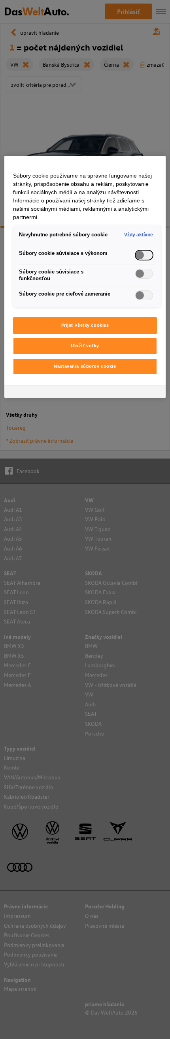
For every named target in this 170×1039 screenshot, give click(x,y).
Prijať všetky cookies (85, 325)
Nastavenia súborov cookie (85, 366)
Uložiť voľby (85, 345)
